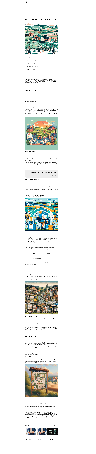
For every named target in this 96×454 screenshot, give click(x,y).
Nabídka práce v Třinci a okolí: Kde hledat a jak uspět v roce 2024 (52, 438)
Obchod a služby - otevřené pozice (33, 67)
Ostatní (57, 425)
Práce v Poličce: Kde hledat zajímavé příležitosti (41, 438)
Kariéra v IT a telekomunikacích (32, 69)
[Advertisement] (48, 9)
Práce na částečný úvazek (31, 63)
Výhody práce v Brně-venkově (32, 60)
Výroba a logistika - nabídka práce (33, 66)
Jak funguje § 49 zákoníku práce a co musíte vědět (30, 438)
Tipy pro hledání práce (31, 72)
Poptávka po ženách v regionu (32, 59)
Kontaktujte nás (33, 422)
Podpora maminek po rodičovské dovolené (34, 73)
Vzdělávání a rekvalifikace (31, 70)
